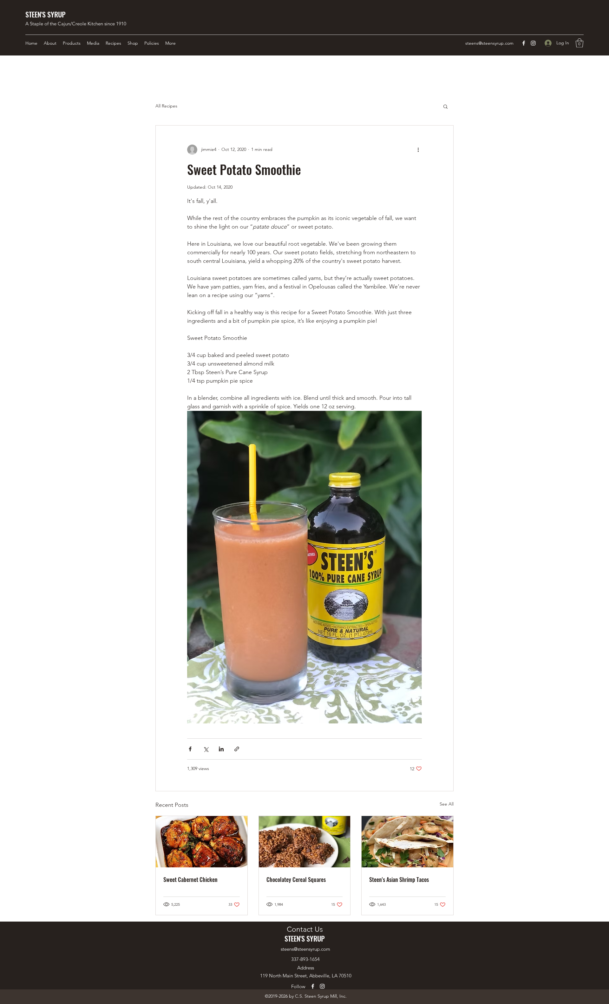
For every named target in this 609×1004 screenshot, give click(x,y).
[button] (579, 43)
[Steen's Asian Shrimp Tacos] (407, 841)
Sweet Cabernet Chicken (190, 879)
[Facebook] (524, 43)
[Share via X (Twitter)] (206, 749)
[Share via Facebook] (190, 749)
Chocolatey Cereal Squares (296, 879)
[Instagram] (533, 43)
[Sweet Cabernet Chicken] (201, 841)
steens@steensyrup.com (489, 43)
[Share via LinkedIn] (221, 749)
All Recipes (166, 106)
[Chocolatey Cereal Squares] (304, 841)
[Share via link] (237, 749)
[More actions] (418, 149)
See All (447, 804)
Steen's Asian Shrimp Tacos (399, 879)
